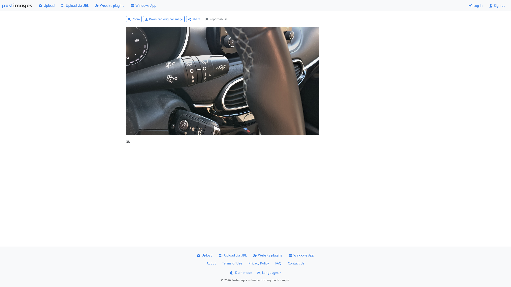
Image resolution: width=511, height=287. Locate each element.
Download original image (166, 19)
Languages (270, 272)
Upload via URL (77, 5)
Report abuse (219, 19)
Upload (49, 5)
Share (196, 19)
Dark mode (243, 272)
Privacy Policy (259, 263)
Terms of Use (232, 263)
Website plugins (112, 5)
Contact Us (296, 263)
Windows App (146, 5)
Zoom (136, 19)
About (211, 263)
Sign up (499, 5)
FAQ (278, 263)
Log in (478, 5)
